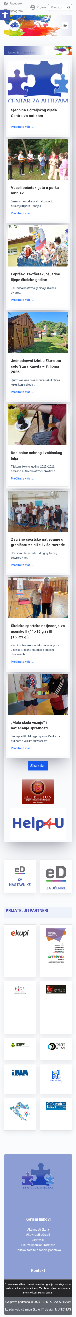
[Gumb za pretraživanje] (68, 7)
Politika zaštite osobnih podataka (38, 1250)
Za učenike (56, 888)
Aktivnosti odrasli (38, 1234)
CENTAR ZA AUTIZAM (57, 1302)
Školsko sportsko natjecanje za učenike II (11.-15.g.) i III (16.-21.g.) (38, 631)
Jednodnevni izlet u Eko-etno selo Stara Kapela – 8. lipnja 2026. (36, 366)
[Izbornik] (65, 25)
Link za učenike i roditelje (38, 1245)
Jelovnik (38, 1240)
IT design (47, 1309)
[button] (5, 15)
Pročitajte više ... (22, 127)
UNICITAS (64, 1309)
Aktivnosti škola (38, 1229)
